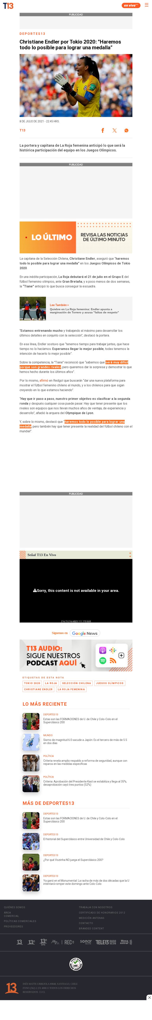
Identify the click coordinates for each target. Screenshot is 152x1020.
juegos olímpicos (110, 683)
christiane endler (38, 689)
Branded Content (91, 928)
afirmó (44, 380)
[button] (103, 130)
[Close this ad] (149, 997)
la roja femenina (71, 689)
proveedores (13, 926)
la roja (51, 683)
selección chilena (76, 683)
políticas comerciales (20, 921)
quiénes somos (14, 907)
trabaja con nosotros (95, 907)
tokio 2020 (32, 683)
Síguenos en (60, 633)
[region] (76, 1010)
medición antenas (91, 918)
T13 (22, 130)
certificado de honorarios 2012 (102, 912)
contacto (86, 923)
